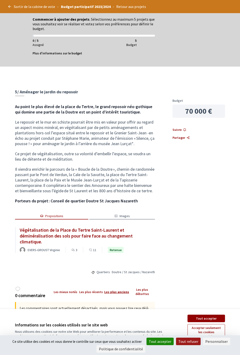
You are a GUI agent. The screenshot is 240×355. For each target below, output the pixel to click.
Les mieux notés (65, 292)
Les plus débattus (142, 291)
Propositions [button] (54, 216)
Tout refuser (188, 341)
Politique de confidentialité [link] (121, 349)
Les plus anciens (116, 292)
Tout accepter (206, 318)
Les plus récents (91, 292)
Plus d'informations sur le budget (57, 53)
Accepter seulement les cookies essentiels (206, 332)
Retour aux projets (131, 6)
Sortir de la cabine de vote (34, 6)
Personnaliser (216, 341)
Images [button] (125, 216)
